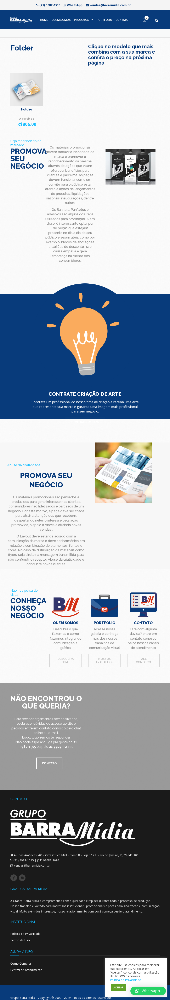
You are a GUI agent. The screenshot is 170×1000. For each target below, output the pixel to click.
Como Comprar (20, 963)
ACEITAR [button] (118, 987)
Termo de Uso (20, 940)
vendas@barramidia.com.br (110, 5)
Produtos (81, 20)
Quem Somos (61, 20)
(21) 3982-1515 (49, 5)
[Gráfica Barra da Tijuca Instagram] (22, 877)
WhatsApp (75, 5)
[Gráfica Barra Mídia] (21, 19)
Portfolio (104, 20)
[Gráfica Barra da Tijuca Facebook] (13, 877)
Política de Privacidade (25, 934)
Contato (121, 20)
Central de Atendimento (26, 970)
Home (44, 20)
